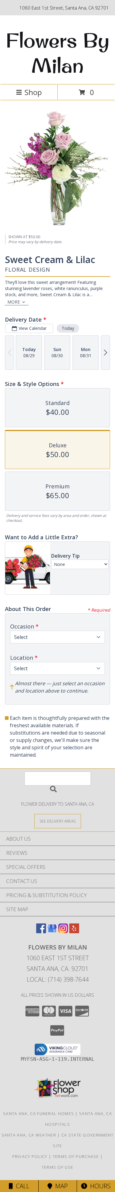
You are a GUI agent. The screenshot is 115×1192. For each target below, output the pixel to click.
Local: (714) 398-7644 (58, 979)
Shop (33, 92)
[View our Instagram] (63, 931)
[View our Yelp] (74, 931)
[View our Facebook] (41, 931)
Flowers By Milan (57, 53)
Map (60, 1186)
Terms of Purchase (76, 1156)
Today (68, 328)
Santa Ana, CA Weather (29, 1135)
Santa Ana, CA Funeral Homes (38, 1113)
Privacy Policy (30, 1156)
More (13, 302)
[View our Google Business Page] (52, 931)
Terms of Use (58, 1167)
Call (21, 1186)
